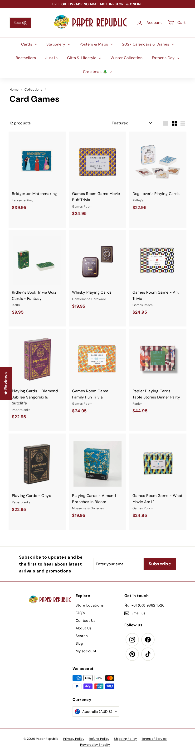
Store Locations (90, 605)
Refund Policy (99, 739)
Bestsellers (26, 57)
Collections (33, 89)
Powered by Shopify (95, 745)
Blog (79, 643)
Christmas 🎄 (96, 71)
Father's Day (164, 57)
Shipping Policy (125, 739)
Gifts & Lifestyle (82, 57)
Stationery (56, 44)
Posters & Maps (94, 44)
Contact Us (86, 620)
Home (14, 89)
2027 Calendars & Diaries (146, 44)
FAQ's (80, 613)
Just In (51, 57)
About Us (84, 628)
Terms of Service (153, 739)
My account (86, 651)
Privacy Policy (73, 739)
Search (82, 635)
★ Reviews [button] (6, 383)
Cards (27, 44)
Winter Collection (126, 57)
